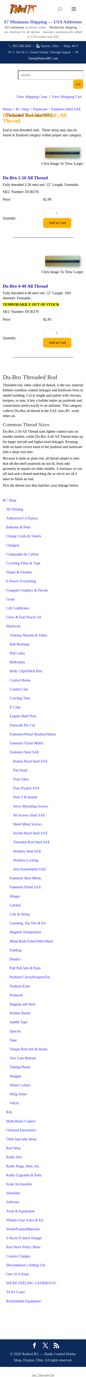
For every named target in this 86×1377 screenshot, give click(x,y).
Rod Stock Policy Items (23, 1247)
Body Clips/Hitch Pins (26, 671)
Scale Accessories (19, 1184)
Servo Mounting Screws (30, 806)
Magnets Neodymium (25, 932)
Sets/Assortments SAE (29, 869)
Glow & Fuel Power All (23, 617)
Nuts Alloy (21, 779)
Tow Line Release (23, 1058)
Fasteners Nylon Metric (27, 743)
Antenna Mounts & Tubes (28, 635)
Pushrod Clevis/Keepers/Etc (30, 977)
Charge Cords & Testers (23, 536)
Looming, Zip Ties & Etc (28, 923)
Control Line (19, 689)
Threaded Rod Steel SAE (31, 842)
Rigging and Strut (22, 1004)
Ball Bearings (19, 644)
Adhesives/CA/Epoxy (22, 518)
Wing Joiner (18, 1094)
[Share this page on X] (45, 1346)
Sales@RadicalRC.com (43, 58)
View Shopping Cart (66, 97)
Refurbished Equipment (23, 1301)
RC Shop (9, 500)
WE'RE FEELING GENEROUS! (31, 1283)
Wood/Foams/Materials (23, 1229)
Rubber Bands (20, 1013)
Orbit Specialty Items (21, 1139)
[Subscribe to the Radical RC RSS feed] (56, 1346)
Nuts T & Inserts (25, 797)
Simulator (13, 1193)
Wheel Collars (20, 1085)
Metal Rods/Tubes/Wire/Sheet (31, 941)
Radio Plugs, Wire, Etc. (23, 1166)
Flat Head (20, 770)
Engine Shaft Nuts (23, 716)
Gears (10, 599)
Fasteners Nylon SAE (25, 887)
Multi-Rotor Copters (21, 1121)
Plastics (15, 959)
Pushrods (16, 995)
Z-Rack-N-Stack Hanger (24, 1238)
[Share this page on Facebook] (34, 1346)
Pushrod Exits (20, 986)
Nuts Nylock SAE (26, 788)
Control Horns (20, 680)
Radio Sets (14, 1157)
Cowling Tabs (20, 698)
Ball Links (17, 653)
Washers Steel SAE (27, 851)
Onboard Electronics (21, 1130)
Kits (9, 1112)
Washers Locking (25, 860)
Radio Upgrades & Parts (24, 1175)
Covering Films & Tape (23, 563)
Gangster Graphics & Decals (27, 590)
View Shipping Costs (32, 97)
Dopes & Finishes (19, 572)
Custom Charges (18, 1256)
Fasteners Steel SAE (24, 752)
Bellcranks (17, 662)
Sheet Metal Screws (27, 824)
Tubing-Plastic (20, 1067)
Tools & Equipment (20, 1211)
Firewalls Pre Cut (22, 725)
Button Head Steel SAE (30, 761)
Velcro (14, 1103)
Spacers (15, 1031)
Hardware (13, 626)
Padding (16, 950)
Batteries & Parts (18, 527)
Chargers (12, 545)
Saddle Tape (19, 1022)
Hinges (15, 896)
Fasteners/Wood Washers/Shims (33, 734)
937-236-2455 (22, 46)
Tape (13, 1040)
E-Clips (15, 707)
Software (12, 1202)
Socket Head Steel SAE (30, 833)
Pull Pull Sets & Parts (25, 968)
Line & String (20, 914)
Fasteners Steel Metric (26, 878)
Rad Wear (13, 1148)
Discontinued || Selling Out (25, 1265)
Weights (15, 1076)
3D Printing (14, 509)
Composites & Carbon (22, 554)
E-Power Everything (21, 581)
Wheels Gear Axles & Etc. (25, 1220)
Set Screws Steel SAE (29, 815)
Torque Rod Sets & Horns (28, 1049)
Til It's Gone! (15, 1292)
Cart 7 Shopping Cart (43, 1375)
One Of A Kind (17, 1274)
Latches (15, 905)
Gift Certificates (17, 608)
